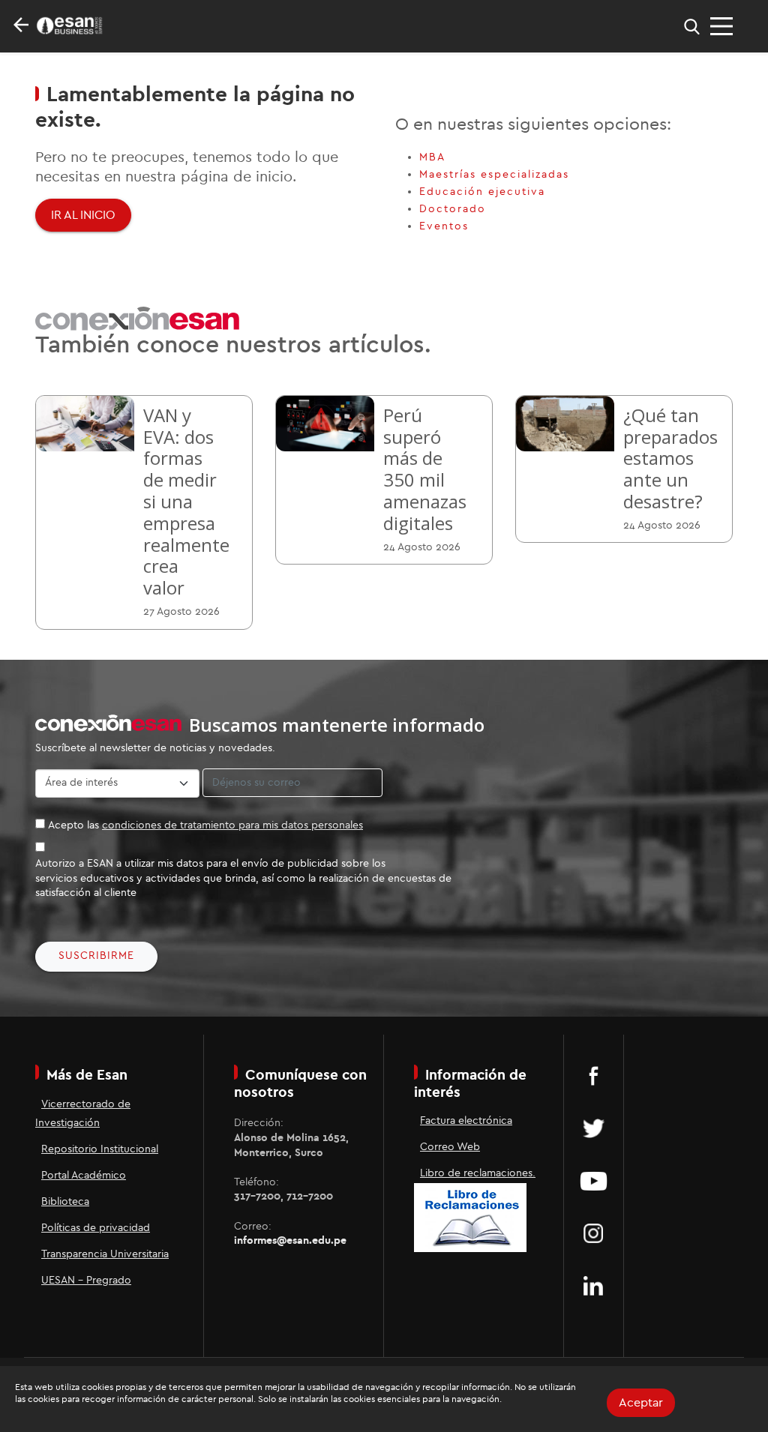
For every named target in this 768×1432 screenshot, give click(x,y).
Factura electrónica (466, 1121)
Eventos (444, 226)
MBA (432, 157)
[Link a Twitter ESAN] (593, 1128)
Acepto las (205, 825)
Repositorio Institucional (99, 1149)
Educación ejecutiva (482, 192)
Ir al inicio (83, 215)
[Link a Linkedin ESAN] (593, 1286)
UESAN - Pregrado (86, 1280)
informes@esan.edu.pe (290, 1241)
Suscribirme (96, 956)
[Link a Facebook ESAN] (593, 1076)
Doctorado (452, 209)
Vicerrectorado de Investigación (82, 1113)
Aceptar (641, 1403)
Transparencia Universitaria (105, 1254)
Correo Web (450, 1147)
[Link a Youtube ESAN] (593, 1181)
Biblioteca (65, 1202)
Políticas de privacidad (95, 1228)
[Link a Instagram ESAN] (593, 1233)
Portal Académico (83, 1175)
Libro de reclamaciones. (478, 1173)
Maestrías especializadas (494, 174)
